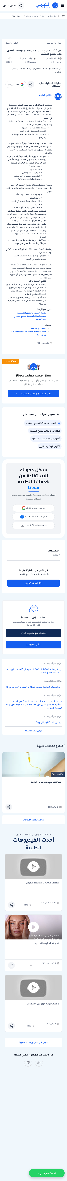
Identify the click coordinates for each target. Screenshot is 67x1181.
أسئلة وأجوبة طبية (49, 16)
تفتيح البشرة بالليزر (49, 446)
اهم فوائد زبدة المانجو (46, 943)
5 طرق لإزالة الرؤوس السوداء (43, 1004)
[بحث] (21, 5)
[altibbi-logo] (47, 5)
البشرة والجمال (32, 16)
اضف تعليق (31, 583)
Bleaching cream (38, 328)
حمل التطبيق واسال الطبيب (36, 393)
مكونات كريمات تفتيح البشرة (45, 431)
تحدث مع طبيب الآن (33, 633)
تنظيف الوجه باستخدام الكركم (42, 883)
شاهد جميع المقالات (34, 819)
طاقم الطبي (45, 95)
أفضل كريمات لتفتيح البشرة (41, 423)
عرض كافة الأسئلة (33, 730)
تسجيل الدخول (9, 5)
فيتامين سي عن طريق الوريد (46, 782)
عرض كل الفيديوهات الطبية (33, 1042)
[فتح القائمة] (62, 5)
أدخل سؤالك (33, 644)
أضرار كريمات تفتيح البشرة (46, 438)
